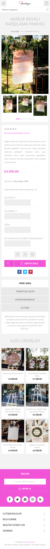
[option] (10, 104)
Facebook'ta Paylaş (19, 272)
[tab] (25, 283)
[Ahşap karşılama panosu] (13, 359)
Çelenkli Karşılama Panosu (37, 446)
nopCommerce (29, 542)
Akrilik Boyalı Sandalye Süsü (37, 374)
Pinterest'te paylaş (30, 272)
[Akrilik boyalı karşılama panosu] (10, 104)
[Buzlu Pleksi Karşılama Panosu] (13, 431)
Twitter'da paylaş (25, 272)
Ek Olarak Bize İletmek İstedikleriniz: (23, 238)
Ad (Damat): (10, 211)
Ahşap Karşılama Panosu (13, 373)
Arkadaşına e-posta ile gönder (32, 254)
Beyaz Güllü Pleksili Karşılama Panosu (13, 410)
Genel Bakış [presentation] (25, 283)
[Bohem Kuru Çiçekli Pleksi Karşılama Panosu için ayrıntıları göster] (37, 395)
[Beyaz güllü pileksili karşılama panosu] (13, 395)
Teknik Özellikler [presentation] (25, 291)
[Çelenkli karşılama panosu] (37, 431)
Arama (47, 9)
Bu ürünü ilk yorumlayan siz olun (17, 133)
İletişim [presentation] (25, 308)
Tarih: (7, 225)
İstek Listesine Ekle (17, 254)
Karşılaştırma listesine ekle (25, 254)
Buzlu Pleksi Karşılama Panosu (13, 446)
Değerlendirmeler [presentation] (25, 300)
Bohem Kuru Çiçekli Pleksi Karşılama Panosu (37, 410)
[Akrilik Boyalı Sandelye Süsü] (37, 359)
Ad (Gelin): (9, 197)
